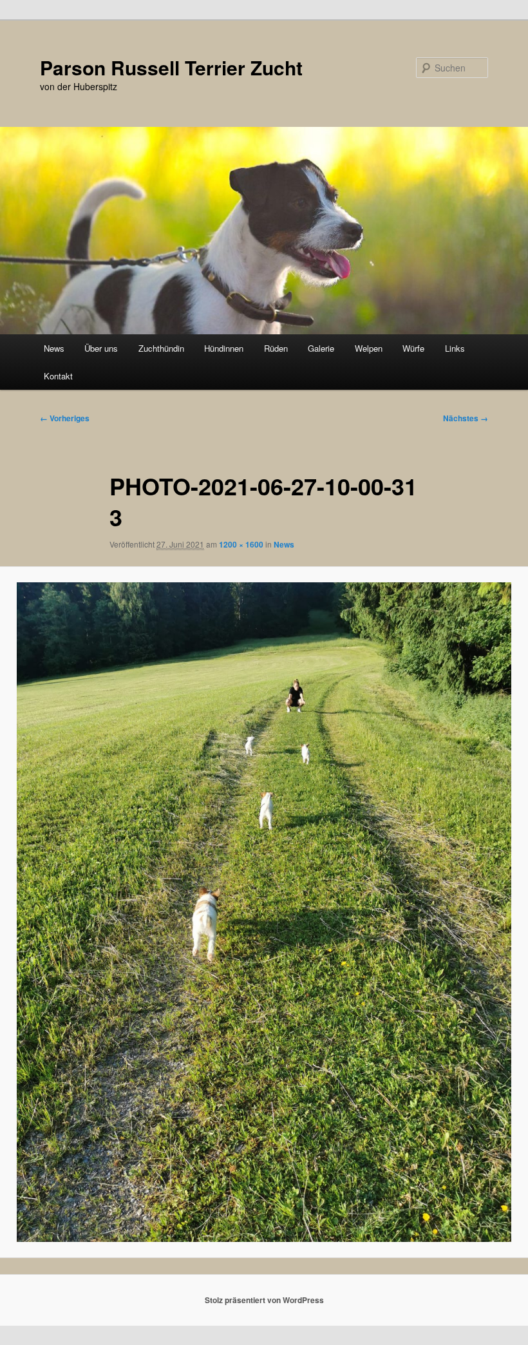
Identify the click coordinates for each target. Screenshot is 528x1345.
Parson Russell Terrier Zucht (171, 67)
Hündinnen (223, 348)
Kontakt (58, 376)
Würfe (413, 348)
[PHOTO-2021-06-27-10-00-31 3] (264, 912)
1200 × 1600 (241, 544)
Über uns (101, 348)
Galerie (321, 348)
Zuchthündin (161, 348)
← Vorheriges (65, 418)
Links (455, 348)
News (54, 348)
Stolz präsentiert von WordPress (264, 1300)
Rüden (276, 348)
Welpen (368, 348)
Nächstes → (465, 418)
